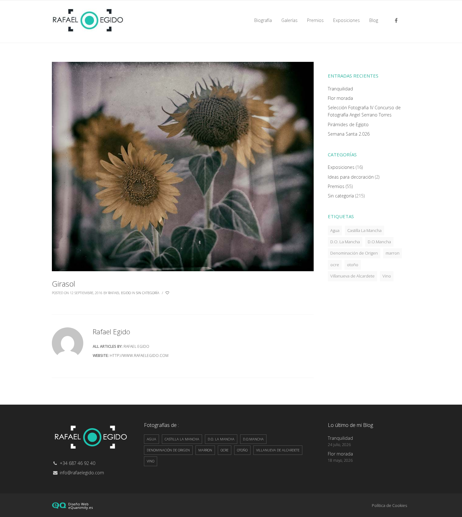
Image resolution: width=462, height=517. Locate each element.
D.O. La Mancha (345, 242)
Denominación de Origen (354, 253)
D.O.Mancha (379, 242)
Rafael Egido (119, 292)
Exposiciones (341, 167)
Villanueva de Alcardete (352, 276)
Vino (386, 276)
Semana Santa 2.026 (349, 134)
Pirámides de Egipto (348, 124)
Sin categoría (147, 292)
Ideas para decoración (351, 177)
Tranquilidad (340, 89)
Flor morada (340, 98)
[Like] (168, 293)
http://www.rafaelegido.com (139, 355)
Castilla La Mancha (364, 230)
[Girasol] (183, 166)
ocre (334, 264)
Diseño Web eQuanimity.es (80, 506)
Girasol (63, 283)
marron (392, 253)
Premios (336, 186)
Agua (334, 230)
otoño (352, 264)
